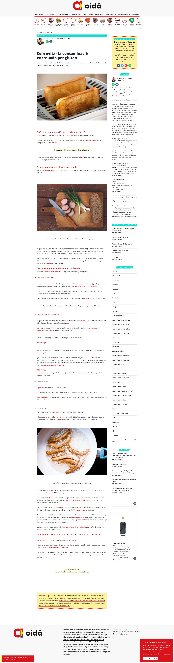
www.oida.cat (61, 596)
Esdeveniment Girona (119, 373)
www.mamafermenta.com (120, 141)
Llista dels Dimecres (96, 14)
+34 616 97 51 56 (121, 630)
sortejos (114, 307)
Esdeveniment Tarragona (120, 378)
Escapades (115, 422)
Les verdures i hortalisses (120, 251)
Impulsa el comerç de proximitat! (127, 14)
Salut (113, 431)
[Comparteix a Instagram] (126, 65)
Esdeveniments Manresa (120, 356)
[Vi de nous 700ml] (124, 526)
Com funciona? (63, 14)
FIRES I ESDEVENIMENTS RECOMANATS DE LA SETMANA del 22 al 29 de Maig (124, 456)
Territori (114, 427)
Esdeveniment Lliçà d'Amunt (121, 395)
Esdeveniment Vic (118, 382)
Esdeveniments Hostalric (120, 404)
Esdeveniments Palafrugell (121, 333)
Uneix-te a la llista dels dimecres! (156, 642)
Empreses (115, 435)
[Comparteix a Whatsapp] (129, 65)
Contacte (109, 14)
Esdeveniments (117, 342)
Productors (115, 289)
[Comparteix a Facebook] (118, 65)
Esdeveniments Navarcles (120, 325)
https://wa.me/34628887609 (130, 632)
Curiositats (115, 280)
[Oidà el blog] (87, 5)
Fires (113, 302)
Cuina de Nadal (117, 316)
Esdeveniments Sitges (119, 400)
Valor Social (116, 276)
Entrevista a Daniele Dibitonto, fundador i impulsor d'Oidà (122, 489)
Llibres (114, 338)
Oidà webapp (39, 14)
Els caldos (115, 257)
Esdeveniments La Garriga (121, 320)
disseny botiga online (119, 464)
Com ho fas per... (117, 298)
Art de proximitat (118, 351)
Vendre (114, 409)
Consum (114, 293)
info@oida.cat (123, 634)
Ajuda (84, 14)
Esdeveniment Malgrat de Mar (122, 391)
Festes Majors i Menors (120, 413)
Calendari (115, 311)
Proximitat (115, 347)
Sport (113, 418)
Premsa (114, 271)
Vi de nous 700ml (119, 543)
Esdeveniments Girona (119, 364)
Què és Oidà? (51, 14)
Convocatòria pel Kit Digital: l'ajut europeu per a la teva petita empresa (124, 472)
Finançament (75, 14)
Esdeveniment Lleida (119, 387)
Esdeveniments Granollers (121, 329)
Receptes (115, 285)
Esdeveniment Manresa (120, 369)
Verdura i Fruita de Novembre (122, 237)
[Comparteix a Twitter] (122, 65)
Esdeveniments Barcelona (121, 360)
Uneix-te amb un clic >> (150, 658)
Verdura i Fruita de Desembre (122, 244)
